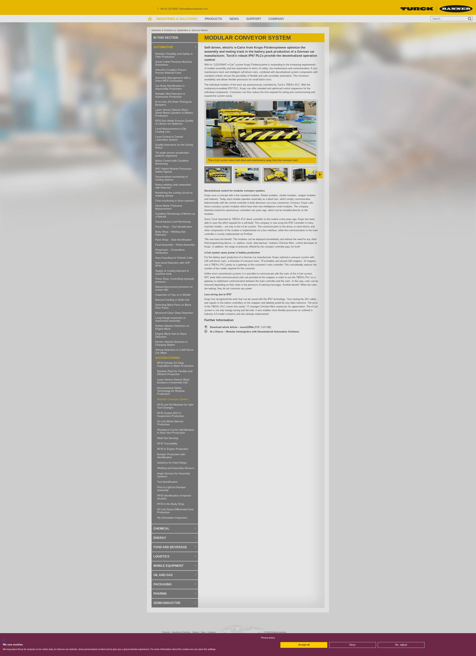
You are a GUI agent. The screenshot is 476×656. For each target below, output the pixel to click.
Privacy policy (268, 637)
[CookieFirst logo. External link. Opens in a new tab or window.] (4, 640)
